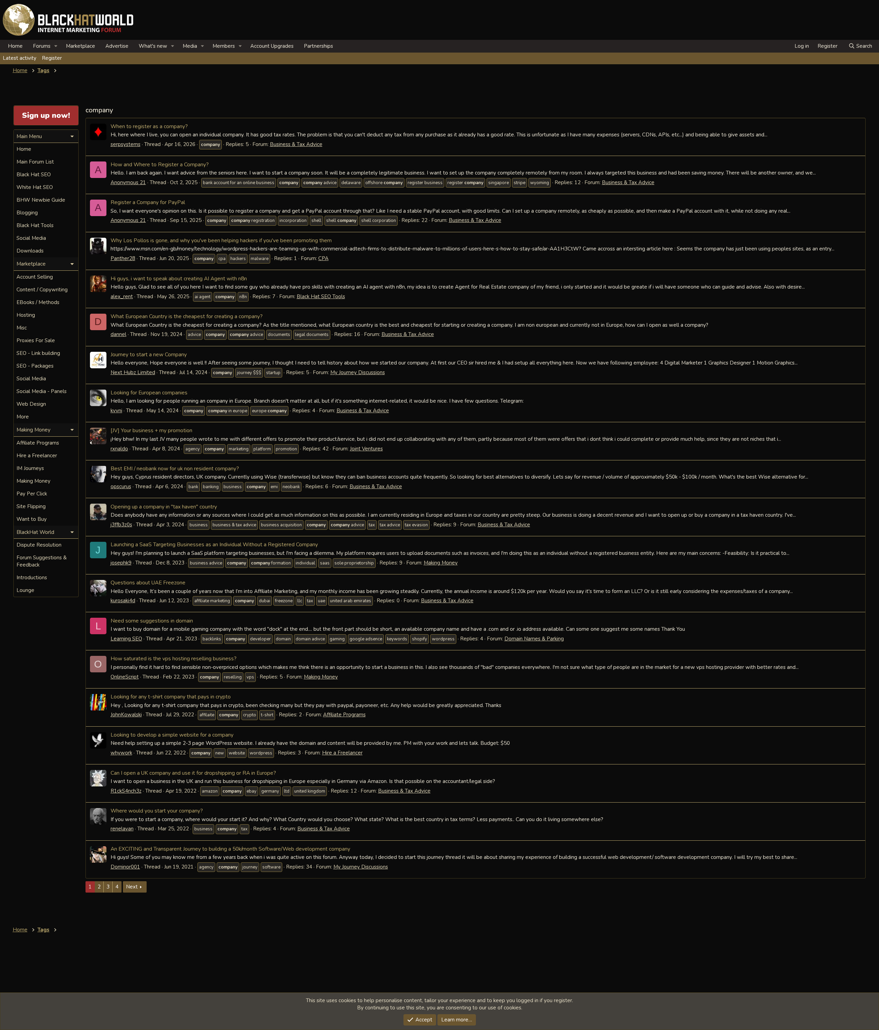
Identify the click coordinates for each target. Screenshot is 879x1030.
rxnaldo (119, 448)
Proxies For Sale (35, 340)
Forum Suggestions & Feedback (41, 561)
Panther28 (123, 258)
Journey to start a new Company (149, 354)
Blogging (27, 212)
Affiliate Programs (344, 714)
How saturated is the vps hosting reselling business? (174, 658)
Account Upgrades (272, 46)
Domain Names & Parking (534, 638)
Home (15, 46)
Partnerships (318, 46)
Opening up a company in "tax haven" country (164, 506)
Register (52, 58)
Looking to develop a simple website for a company (172, 734)
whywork (121, 752)
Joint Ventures (366, 448)
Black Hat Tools (35, 225)
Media (190, 46)
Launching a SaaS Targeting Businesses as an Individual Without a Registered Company (214, 544)
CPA (323, 258)
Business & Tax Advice (296, 144)
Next (132, 886)
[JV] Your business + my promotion (151, 430)
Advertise (116, 46)
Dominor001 (125, 866)
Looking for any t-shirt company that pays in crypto (171, 696)
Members (224, 46)
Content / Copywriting (42, 289)
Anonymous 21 (128, 182)
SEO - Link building (38, 353)
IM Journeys (30, 468)
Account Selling (34, 276)
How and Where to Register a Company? (160, 164)
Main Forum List (35, 161)
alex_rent (122, 296)
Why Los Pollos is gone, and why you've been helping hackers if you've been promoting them (221, 240)
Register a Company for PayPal (148, 202)
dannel (118, 334)
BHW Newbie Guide (40, 200)
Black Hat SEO (33, 174)
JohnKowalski (126, 714)
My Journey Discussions (357, 372)
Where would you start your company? (157, 810)
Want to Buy (31, 519)
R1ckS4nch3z (126, 790)
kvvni (116, 410)
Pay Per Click (31, 493)
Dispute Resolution (38, 544)
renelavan (122, 828)
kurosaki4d (123, 600)
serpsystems (125, 144)
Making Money (441, 562)
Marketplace (80, 46)
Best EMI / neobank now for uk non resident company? (175, 468)
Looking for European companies (149, 392)
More (22, 416)
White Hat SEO (34, 187)
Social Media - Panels (41, 391)
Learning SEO (126, 638)
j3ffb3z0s (121, 524)
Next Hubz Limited (133, 372)
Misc (21, 327)
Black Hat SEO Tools (321, 296)
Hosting (25, 315)
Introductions (31, 577)
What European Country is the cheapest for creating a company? (187, 316)
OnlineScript (125, 676)
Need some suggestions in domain (152, 620)
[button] (56, 46)
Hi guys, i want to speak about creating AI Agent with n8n (179, 278)
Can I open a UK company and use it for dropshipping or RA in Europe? (193, 772)
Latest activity (19, 58)
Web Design (31, 404)
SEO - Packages (35, 365)
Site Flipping (31, 506)
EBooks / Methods (37, 302)
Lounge (25, 590)
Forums (41, 46)
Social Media (31, 238)
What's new (153, 46)
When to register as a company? (149, 126)
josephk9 (121, 562)
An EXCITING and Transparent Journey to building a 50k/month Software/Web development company (230, 848)
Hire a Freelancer (342, 752)
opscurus (121, 486)
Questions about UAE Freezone (148, 582)
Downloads (30, 250)
